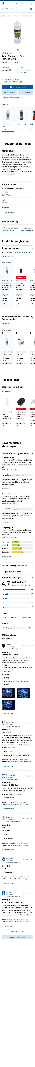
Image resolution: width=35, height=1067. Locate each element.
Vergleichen (11, 92)
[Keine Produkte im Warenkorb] (31, 3)
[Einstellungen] (16, 3)
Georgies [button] (9, 892)
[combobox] (7, 639)
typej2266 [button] (9, 722)
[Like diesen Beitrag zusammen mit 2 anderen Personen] (23, 645)
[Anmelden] (21, 3)
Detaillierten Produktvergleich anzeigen (17, 253)
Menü (6, 9)
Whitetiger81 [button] (10, 858)
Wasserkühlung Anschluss (20, 412)
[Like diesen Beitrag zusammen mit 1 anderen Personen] (23, 859)
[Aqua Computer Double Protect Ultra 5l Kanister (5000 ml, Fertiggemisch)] (21, 346)
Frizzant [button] (9, 817)
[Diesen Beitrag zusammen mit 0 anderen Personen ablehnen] (31, 645)
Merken (27, 92)
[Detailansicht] (17, 479)
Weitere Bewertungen (17, 937)
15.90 (5, 53)
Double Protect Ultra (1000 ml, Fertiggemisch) (18, 761)
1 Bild (17, 50)
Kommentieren (9, 713)
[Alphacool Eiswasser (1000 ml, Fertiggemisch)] (21, 275)
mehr (14, 747)
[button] (17, 80)
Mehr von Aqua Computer (25, 70)
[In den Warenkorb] (3, 425)
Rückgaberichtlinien (8, 230)
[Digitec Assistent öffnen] (26, 3)
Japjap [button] (8, 645)
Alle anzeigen (6, 257)
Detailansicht (6, 488)
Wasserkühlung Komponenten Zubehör (6, 412)
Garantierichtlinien (27, 230)
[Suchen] (12, 9)
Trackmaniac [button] (10, 775)
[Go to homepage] (3, 3)
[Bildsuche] (31, 9)
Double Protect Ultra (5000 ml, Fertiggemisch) (18, 845)
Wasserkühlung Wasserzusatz (6, 280)
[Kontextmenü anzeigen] (19, 645)
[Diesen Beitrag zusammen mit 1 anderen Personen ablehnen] (31, 818)
